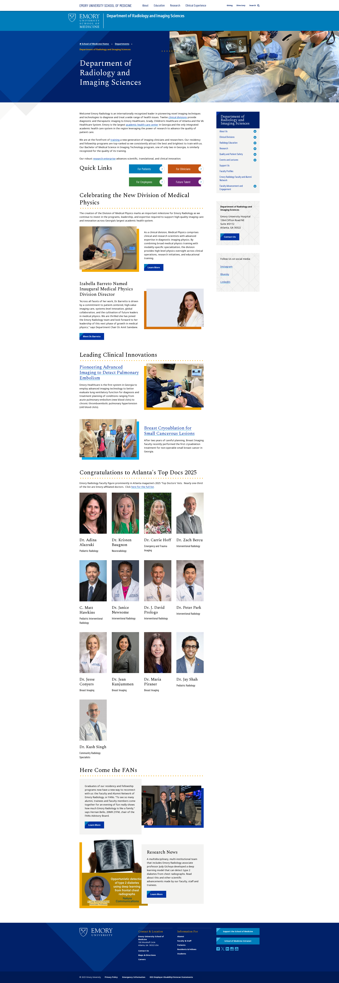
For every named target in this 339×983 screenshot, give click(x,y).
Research (175, 5)
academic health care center (142, 124)
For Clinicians (183, 169)
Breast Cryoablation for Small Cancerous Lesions (169, 431)
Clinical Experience (196, 5)
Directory (241, 5)
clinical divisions (177, 117)
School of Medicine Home (95, 43)
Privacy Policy (111, 977)
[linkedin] (228, 950)
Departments (122, 43)
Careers (142, 959)
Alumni (180, 936)
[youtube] (236, 950)
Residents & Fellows (186, 949)
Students (181, 953)
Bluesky (224, 274)
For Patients (144, 169)
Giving (230, 5)
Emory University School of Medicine (105, 5)
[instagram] (232, 950)
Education (159, 5)
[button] (153, 267)
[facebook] (218, 950)
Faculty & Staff (184, 941)
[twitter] (223, 950)
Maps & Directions (147, 955)
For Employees (144, 182)
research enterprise (104, 158)
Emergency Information (133, 977)
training (115, 139)
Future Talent (183, 182)
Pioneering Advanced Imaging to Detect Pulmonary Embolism (109, 372)
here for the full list (142, 486)
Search (252, 5)
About (145, 5)
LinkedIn (225, 281)
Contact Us (143, 950)
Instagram (226, 266)
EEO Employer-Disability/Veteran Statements (171, 977)
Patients (181, 945)
